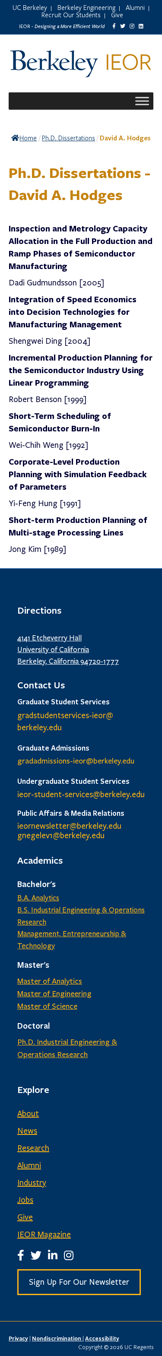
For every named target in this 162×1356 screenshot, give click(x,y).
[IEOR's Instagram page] (132, 26)
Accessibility (102, 1338)
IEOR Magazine (44, 1234)
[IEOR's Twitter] (122, 26)
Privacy (18, 1338)
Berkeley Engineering (86, 7)
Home (28, 137)
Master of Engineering (54, 993)
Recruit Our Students (71, 14)
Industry (31, 1183)
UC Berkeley (30, 7)
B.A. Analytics (38, 898)
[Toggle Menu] (142, 101)
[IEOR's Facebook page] (114, 26)
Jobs (25, 1200)
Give (117, 14)
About (28, 1113)
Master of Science (47, 1006)
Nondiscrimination (57, 1338)
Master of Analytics (49, 981)
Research (33, 1148)
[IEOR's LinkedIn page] (141, 26)
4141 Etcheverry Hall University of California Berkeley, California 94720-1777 (68, 650)
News (27, 1131)
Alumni (135, 7)
